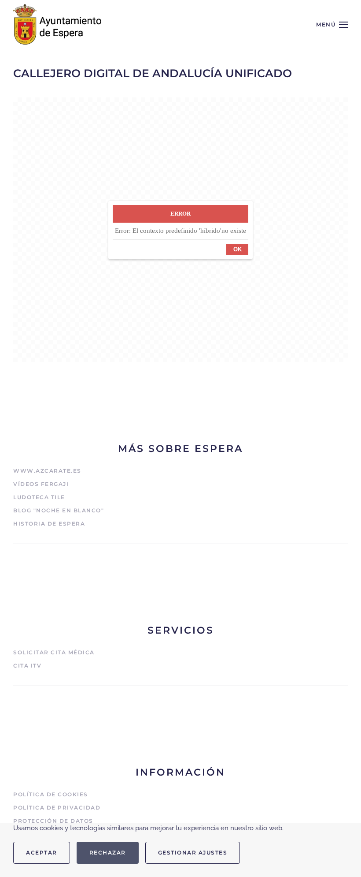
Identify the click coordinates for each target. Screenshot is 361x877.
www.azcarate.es (47, 470)
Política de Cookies (50, 794)
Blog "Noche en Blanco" (58, 510)
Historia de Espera (49, 523)
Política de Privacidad (56, 807)
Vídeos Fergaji (41, 484)
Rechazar (107, 852)
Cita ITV (27, 665)
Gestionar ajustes (193, 852)
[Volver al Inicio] (57, 24)
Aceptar (41, 852)
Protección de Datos (53, 820)
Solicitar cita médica (54, 652)
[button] (332, 24)
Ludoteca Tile (39, 497)
